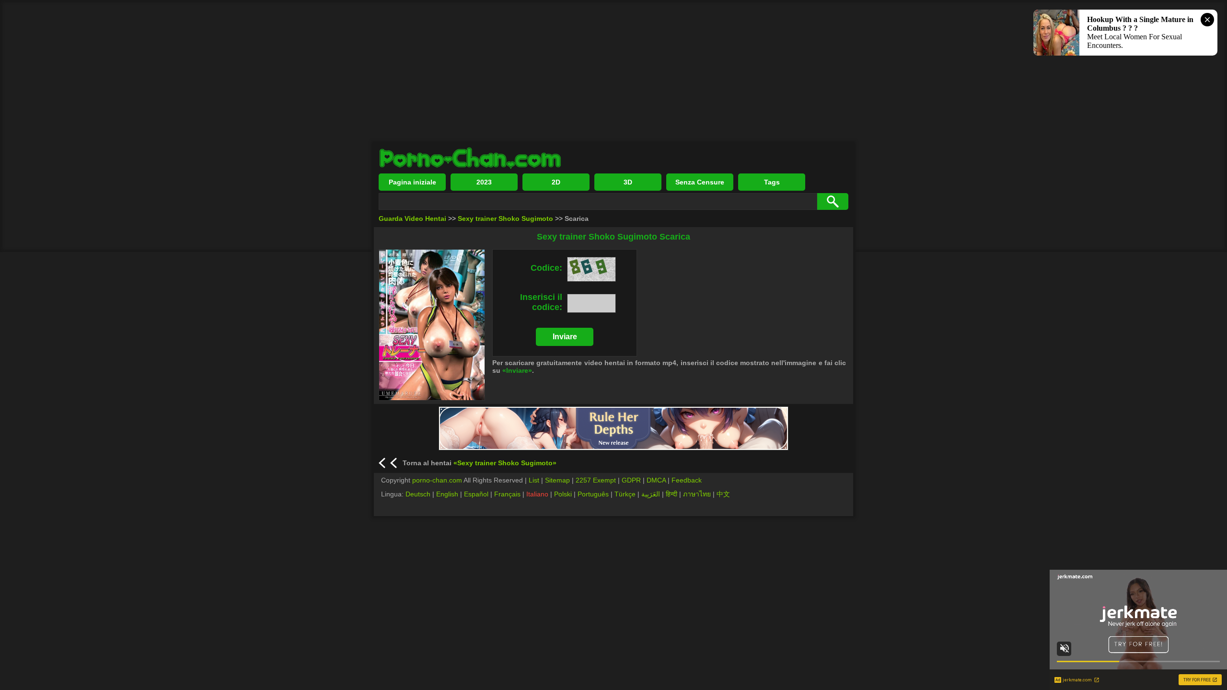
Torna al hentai (479, 463)
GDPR (631, 480)
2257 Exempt (596, 480)
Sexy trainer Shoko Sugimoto (505, 218)
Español (476, 494)
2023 (484, 182)
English (447, 494)
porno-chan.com (437, 480)
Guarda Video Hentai (412, 218)
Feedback (686, 480)
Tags (772, 182)
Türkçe (625, 494)
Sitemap (557, 480)
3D (628, 182)
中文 (723, 494)
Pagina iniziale (412, 182)
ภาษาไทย (697, 494)
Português (593, 494)
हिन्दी (671, 494)
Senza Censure (699, 182)
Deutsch (417, 494)
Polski (563, 494)
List (534, 480)
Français (507, 494)
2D (556, 182)
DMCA (656, 480)
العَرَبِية (650, 494)
